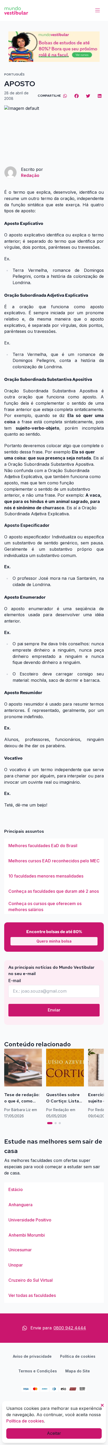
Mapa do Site (77, 1371)
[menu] (97, 10)
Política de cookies (77, 1356)
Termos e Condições (37, 1371)
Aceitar (54, 1433)
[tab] (49, 1123)
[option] (54, 845)
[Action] (54, 46)
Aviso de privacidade (32, 1356)
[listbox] (54, 876)
